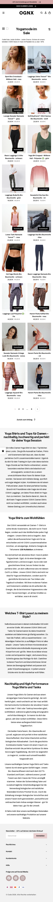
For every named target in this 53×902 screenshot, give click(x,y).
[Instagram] (23, 878)
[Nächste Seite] (37, 409)
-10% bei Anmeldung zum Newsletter (24, 2)
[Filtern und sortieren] (49, 29)
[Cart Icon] (49, 12)
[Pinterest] (16, 878)
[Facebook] (9, 878)
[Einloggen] (45, 12)
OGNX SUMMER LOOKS (24, 6)
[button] (3, 12)
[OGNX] (26, 13)
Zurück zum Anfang (24, 420)
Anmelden (40, 836)
